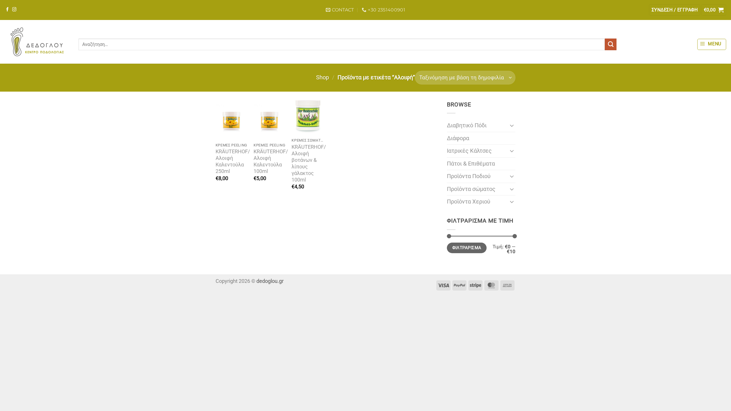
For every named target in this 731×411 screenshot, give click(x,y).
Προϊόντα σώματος (471, 189)
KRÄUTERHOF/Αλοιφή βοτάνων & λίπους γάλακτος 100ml (309, 163)
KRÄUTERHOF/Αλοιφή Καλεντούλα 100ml (271, 161)
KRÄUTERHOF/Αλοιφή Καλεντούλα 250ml (233, 161)
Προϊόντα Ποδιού (469, 176)
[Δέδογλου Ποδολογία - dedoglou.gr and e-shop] (37, 42)
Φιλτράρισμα (466, 247)
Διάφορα (458, 138)
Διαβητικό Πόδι (467, 125)
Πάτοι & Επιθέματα (471, 163)
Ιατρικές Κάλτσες (469, 151)
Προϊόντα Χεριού (468, 201)
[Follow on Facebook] (7, 9)
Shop (322, 77)
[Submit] (610, 44)
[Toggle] (512, 125)
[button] (674, 10)
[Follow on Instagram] (14, 9)
